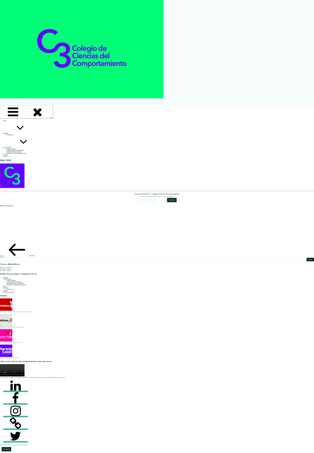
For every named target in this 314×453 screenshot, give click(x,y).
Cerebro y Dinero (11, 148)
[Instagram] (15, 416)
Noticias (5, 154)
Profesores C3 (10, 134)
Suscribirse (172, 200)
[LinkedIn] (15, 391)
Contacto (5, 156)
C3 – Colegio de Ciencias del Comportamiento (12, 100)
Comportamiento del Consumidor (15, 150)
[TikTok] (15, 429)
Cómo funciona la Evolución (14, 151)
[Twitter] (15, 442)
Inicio (4, 120)
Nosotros (5, 133)
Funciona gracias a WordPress (19, 444)
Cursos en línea (7, 147)
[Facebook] (15, 404)
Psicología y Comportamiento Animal (16, 153)
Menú (51, 117)
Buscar (2, 257)
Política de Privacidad (8, 292)
